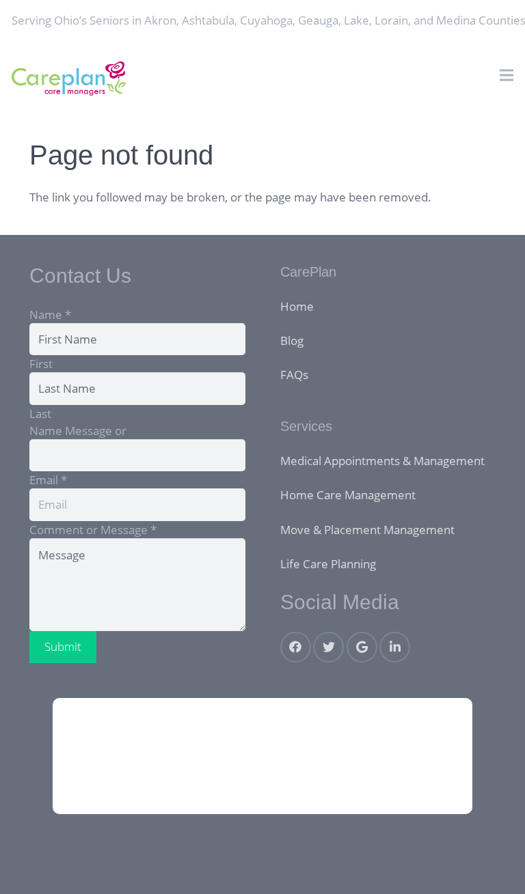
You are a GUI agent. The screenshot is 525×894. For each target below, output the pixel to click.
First (41, 364)
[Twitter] (328, 647)
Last (40, 413)
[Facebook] (295, 647)
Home (297, 306)
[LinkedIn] (394, 647)
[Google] (362, 647)
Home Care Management (348, 495)
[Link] (69, 78)
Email (48, 480)
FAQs (294, 374)
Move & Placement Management (367, 529)
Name (50, 314)
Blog (292, 340)
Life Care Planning (328, 564)
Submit (62, 646)
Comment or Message (93, 529)
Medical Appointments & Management (382, 461)
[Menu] (506, 75)
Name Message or (77, 430)
